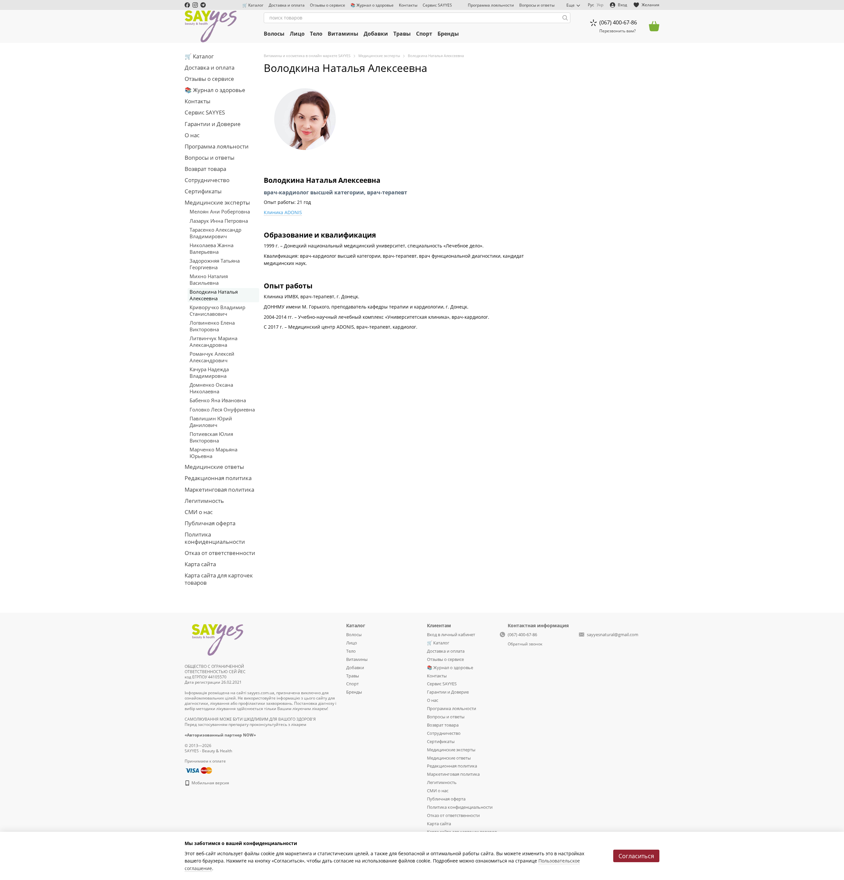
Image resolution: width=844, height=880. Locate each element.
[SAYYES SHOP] (218, 638)
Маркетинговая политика (219, 489)
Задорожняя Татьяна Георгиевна (215, 264)
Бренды (448, 33)
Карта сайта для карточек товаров (219, 578)
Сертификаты (203, 191)
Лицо (297, 33)
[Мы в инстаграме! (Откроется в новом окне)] (195, 5)
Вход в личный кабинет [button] (451, 634)
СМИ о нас (199, 512)
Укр (600, 5)
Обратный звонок (525, 644)
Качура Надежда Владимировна (209, 372)
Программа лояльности (491, 5)
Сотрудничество (207, 180)
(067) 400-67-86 (618, 22)
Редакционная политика (218, 478)
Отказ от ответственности (220, 553)
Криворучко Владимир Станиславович (217, 310)
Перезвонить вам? (617, 31)
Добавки (376, 33)
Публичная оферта (210, 523)
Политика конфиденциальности (215, 538)
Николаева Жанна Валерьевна (211, 248)
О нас (192, 135)
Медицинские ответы (214, 467)
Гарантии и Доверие (213, 124)
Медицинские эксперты (217, 202)
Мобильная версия (210, 783)
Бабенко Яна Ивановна (218, 400)
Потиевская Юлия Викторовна (211, 437)
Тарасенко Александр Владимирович (215, 233)
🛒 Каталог (252, 5)
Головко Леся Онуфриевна (222, 409)
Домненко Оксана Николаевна (211, 388)
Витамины (343, 33)
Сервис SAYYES (437, 5)
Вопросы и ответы (537, 5)
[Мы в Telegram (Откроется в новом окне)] (203, 5)
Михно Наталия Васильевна (209, 279)
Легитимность (204, 501)
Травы (402, 33)
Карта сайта (200, 564)
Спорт (424, 33)
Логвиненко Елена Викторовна (212, 326)
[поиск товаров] (565, 18)
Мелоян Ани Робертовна (220, 211)
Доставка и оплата (287, 5)
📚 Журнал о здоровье (372, 5)
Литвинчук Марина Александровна (213, 341)
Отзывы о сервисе (327, 5)
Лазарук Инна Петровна (219, 220)
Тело (316, 33)
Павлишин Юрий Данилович (211, 421)
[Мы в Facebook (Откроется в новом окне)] (187, 5)
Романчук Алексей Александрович (212, 357)
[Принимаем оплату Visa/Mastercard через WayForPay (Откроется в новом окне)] (198, 770)
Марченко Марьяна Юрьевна (213, 452)
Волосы (274, 33)
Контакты (408, 5)
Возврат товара (205, 169)
